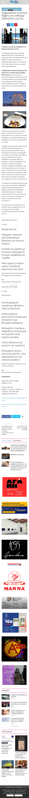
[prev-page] (3, 474)
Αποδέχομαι (10, 795)
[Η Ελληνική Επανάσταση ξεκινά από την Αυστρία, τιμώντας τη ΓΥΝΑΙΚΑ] (6, 720)
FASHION (4, 465)
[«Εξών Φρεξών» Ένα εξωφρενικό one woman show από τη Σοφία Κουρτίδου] (21, 764)
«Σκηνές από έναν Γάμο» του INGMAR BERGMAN (22, 427)
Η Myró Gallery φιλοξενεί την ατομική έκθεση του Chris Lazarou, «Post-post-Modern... (8, 773)
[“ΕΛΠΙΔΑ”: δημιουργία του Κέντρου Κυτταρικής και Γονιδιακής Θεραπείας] (6, 712)
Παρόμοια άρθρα (7, 440)
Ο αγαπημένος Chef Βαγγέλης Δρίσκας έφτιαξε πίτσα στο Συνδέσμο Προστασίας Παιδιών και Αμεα (8, 430)
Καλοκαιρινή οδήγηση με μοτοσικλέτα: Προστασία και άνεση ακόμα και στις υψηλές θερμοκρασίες (18, 448)
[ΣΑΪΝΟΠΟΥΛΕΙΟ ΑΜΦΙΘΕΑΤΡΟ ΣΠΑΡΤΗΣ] (6, 697)
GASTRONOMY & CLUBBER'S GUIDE (14, 8)
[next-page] (5, 474)
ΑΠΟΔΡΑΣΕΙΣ (4, 10)
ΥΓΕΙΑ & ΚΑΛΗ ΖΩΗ (17, 10)
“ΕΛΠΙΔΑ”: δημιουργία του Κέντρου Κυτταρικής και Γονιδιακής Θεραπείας (18, 712)
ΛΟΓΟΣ (17, 750)
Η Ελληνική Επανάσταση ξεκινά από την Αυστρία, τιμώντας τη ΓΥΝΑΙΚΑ (17, 720)
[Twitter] (12, 24)
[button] (2, 2)
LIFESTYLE (4, 8)
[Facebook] (8, 24)
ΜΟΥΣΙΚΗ (17, 767)
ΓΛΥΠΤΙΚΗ (4, 767)
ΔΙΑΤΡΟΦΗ (10, 10)
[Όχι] (27, 793)
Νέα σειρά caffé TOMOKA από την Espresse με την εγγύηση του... (19, 704)
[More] (22, 416)
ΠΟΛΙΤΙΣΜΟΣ (4, 742)
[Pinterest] (15, 24)
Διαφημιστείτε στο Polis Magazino (14, 787)
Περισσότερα (17, 440)
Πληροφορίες (18, 795)
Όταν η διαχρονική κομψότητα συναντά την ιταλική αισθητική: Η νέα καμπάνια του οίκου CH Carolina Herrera (18, 466)
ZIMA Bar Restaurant (17, 454)
